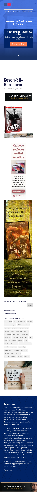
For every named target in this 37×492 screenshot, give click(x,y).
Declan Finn (19, 331)
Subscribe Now (18, 44)
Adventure (7, 325)
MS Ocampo (14, 344)
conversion (15, 328)
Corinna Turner (24, 328)
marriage (20, 341)
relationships (22, 347)
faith (14, 334)
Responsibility (8, 350)
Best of (28, 325)
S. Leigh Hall (24, 350)
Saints (12, 353)
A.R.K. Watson (10, 89)
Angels (14, 325)
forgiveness (7, 337)
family (18, 334)
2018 (10, 322)
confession (7, 328)
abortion (29, 322)
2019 (15, 322)
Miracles (6, 344)
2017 (5, 322)
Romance (16, 350)
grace (21, 337)
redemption (13, 347)
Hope (31, 337)
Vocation (20, 356)
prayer (21, 344)
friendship (15, 337)
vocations (27, 356)
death (12, 331)
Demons (26, 331)
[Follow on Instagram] (9, 4)
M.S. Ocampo (12, 341)
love (5, 341)
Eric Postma (7, 334)
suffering (18, 353)
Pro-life (6, 347)
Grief (26, 337)
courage (6, 331)
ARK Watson (20, 325)
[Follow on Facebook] (5, 4)
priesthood (28, 344)
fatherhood (25, 334)
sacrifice (6, 353)
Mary (25, 341)
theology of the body (10, 356)
